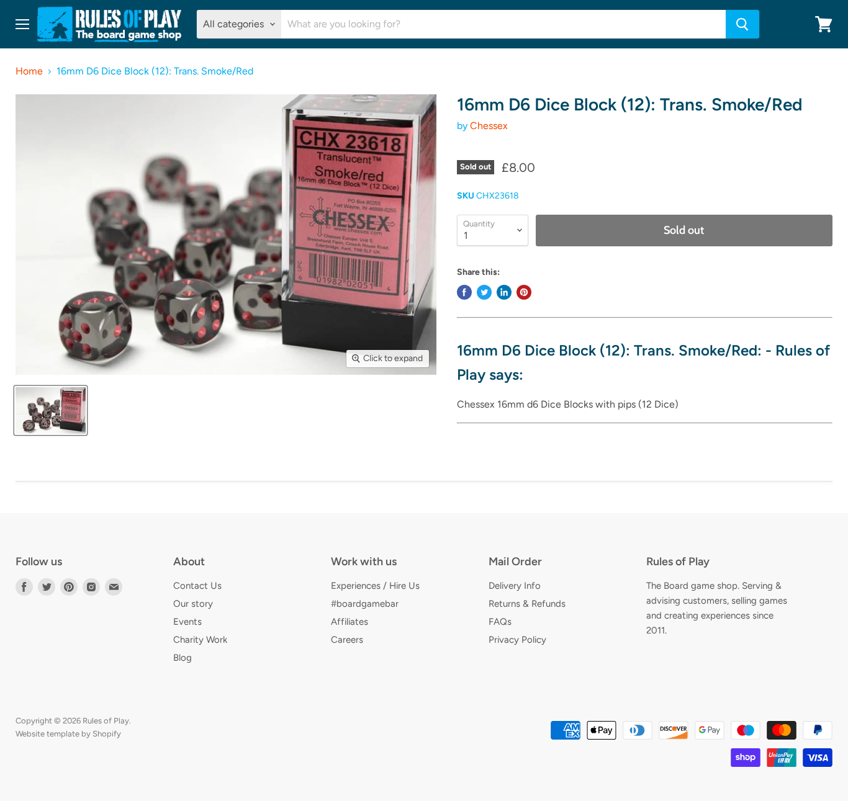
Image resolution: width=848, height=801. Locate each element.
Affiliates (349, 621)
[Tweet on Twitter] (484, 292)
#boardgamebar (365, 603)
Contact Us (197, 585)
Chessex (489, 126)
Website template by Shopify (68, 733)
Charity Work (200, 639)
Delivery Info (515, 585)
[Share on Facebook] (464, 292)
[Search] (742, 24)
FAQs (500, 621)
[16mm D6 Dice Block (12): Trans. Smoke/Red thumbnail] (50, 410)
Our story (193, 603)
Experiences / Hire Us (375, 585)
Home (29, 71)
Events (187, 621)
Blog (182, 657)
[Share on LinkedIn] (504, 292)
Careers (347, 639)
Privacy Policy (517, 639)
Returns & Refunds (527, 603)
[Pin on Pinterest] (523, 292)
